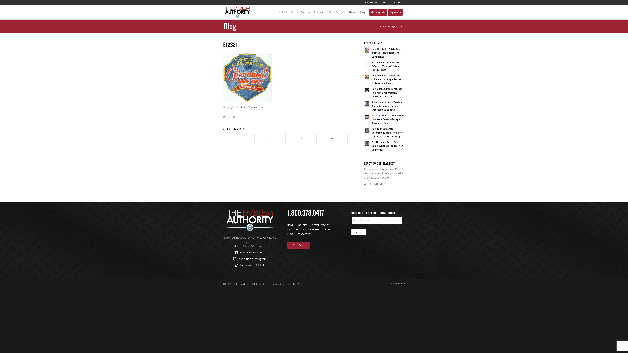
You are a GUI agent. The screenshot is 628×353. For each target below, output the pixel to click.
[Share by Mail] (332, 138)
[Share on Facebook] (238, 138)
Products (292, 229)
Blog (229, 26)
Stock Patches (311, 229)
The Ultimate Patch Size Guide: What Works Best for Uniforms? (387, 146)
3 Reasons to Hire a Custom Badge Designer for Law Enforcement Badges (386, 106)
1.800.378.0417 (305, 213)
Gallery (302, 225)
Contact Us (304, 234)
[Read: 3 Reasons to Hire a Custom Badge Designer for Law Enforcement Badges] (367, 104)
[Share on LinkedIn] (301, 138)
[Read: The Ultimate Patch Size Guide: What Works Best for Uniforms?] (367, 143)
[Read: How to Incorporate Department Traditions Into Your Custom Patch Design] (367, 130)
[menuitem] (371, 2)
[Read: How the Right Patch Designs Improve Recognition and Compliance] (367, 50)
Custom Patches (320, 225)
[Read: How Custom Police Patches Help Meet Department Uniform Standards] (367, 90)
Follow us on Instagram (252, 259)
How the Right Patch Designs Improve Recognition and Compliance (387, 52)
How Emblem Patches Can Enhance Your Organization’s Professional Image (387, 79)
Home (290, 225)
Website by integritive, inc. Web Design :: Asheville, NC (275, 284)
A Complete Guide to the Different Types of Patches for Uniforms (386, 66)
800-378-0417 (376, 184)
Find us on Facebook (252, 252)
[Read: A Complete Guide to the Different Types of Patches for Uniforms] (367, 64)
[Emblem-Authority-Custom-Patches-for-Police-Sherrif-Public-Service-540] (237, 12)
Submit (358, 232)
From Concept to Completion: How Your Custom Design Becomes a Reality (387, 119)
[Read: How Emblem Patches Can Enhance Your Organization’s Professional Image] (367, 77)
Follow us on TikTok (252, 265)
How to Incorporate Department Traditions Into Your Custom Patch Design (387, 132)
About (327, 229)
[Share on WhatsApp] (270, 138)
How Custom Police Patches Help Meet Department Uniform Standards (386, 92)
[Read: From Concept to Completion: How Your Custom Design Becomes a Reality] (367, 117)
